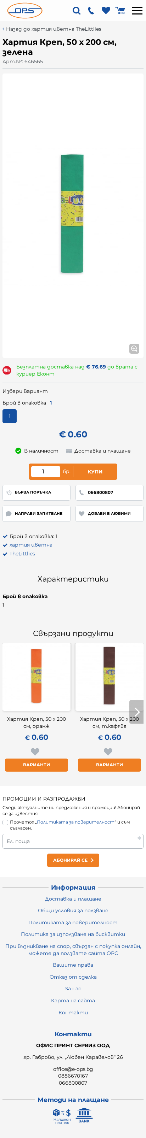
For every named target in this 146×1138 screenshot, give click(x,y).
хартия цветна (31, 545)
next (136, 712)
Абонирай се (70, 860)
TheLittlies (22, 553)
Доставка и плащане (73, 899)
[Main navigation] (137, 10)
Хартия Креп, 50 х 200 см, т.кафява (109, 722)
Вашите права (73, 965)
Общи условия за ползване (73, 910)
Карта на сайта (73, 1000)
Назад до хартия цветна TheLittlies (53, 29)
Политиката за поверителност (75, 822)
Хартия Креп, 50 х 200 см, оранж (36, 722)
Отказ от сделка (73, 977)
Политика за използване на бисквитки (73, 934)
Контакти (73, 1012)
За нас (73, 988)
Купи (95, 471)
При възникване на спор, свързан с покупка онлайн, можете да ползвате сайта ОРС (73, 949)
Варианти (36, 764)
